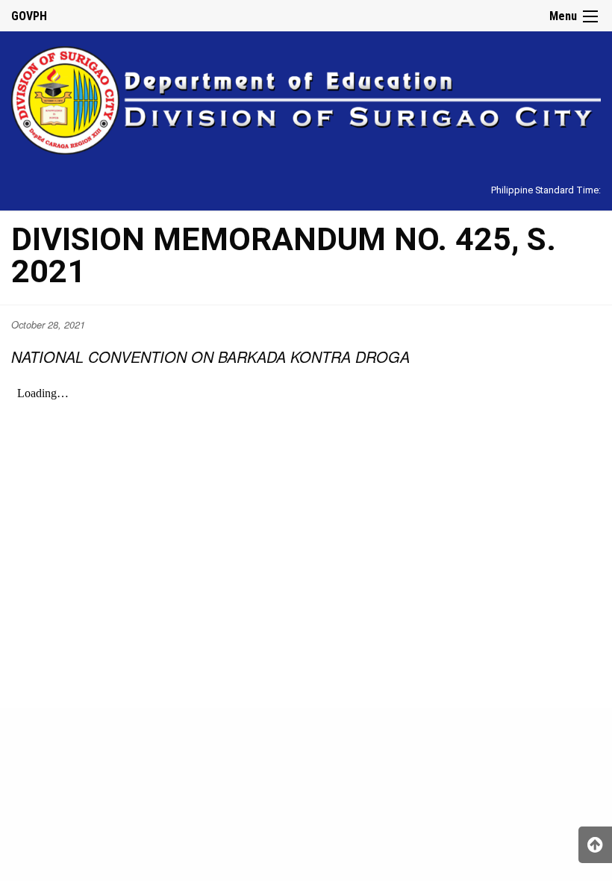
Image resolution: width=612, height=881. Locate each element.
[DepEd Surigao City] (306, 98)
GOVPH (29, 16)
